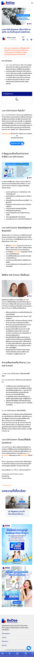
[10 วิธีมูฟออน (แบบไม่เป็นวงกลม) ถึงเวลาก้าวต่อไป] (17, 506)
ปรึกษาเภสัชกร (24, 455)
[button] (30, 94)
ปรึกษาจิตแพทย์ (6, 134)
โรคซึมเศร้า (13, 246)
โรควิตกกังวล (16, 252)
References (7, 486)
